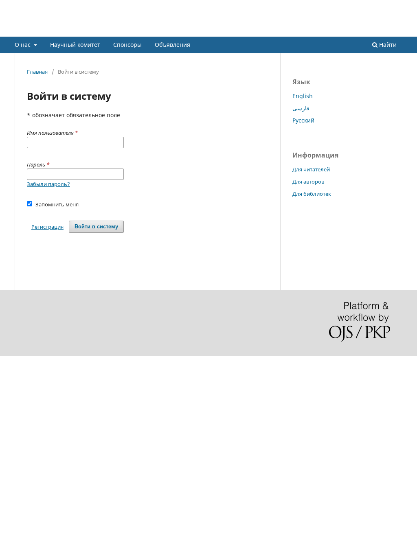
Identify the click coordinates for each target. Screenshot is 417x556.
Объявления (172, 44)
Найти (387, 44)
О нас (23, 44)
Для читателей (311, 169)
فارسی (300, 108)
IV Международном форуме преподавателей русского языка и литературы (207, 30)
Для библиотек (311, 193)
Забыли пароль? (48, 184)
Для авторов (308, 181)
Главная (37, 71)
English (302, 96)
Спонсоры (127, 44)
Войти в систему (96, 226)
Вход (396, 6)
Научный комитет (75, 44)
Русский (303, 120)
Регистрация (209, 6)
